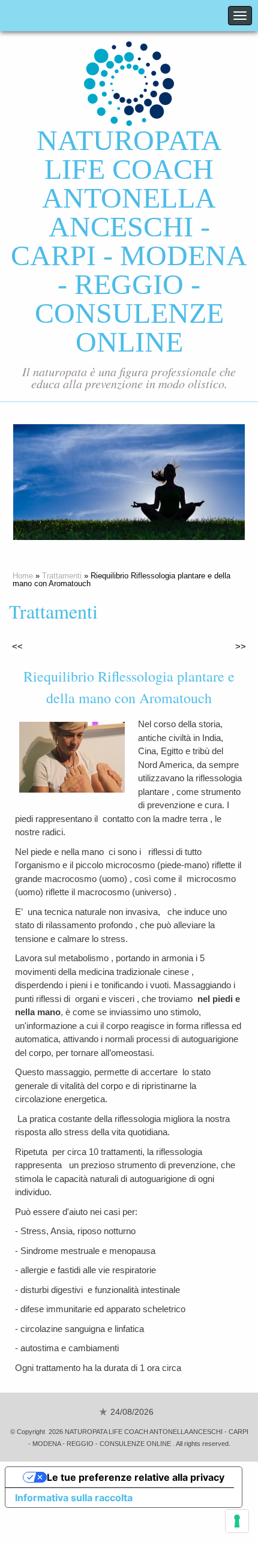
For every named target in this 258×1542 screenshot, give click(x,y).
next (211, 482)
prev (46, 482)
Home (23, 575)
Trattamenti (62, 575)
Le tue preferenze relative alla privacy (135, 1477)
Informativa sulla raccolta (74, 1498)
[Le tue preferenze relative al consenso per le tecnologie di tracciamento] (237, 1521)
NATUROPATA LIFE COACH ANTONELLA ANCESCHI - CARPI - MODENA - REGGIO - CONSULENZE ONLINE (129, 241)
